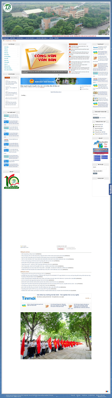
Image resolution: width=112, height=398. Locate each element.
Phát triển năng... (8, 68)
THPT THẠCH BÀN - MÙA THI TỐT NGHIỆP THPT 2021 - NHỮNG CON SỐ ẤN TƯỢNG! (39, 266)
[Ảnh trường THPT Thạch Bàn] (56, 358)
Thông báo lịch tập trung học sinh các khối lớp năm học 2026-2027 (103, 99)
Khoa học (6, 60)
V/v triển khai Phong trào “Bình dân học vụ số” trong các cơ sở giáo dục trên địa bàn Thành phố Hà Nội (78, 53)
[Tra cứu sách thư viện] (100, 147)
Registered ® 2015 (102, 396)
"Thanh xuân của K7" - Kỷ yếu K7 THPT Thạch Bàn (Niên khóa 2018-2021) (36, 264)
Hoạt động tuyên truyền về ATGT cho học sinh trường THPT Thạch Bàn (36, 288)
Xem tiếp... (87, 298)
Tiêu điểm (7, 77)
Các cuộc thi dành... (8, 69)
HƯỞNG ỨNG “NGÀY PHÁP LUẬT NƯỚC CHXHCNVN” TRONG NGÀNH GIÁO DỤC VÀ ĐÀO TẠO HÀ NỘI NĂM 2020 (45, 290)
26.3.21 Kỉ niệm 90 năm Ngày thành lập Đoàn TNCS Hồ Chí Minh (35, 280)
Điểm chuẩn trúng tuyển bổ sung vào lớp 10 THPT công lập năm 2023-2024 (11, 94)
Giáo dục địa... (7, 66)
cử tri (27, 247)
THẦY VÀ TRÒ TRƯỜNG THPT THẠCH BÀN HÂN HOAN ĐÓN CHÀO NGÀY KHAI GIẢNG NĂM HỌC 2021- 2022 (44, 259)
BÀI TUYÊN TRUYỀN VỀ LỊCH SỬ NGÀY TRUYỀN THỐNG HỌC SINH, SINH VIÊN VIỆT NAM (40, 287)
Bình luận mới (14, 77)
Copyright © (8, 396)
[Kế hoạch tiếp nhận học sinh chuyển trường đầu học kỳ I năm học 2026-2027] (44, 70)
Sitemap (15, 396)
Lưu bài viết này (85, 89)
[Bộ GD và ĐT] (100, 151)
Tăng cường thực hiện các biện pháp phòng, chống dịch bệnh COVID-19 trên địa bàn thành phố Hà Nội (42, 255)
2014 (12, 396)
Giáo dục (6, 52)
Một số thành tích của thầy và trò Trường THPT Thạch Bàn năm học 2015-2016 (11, 103)
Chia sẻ (6, 64)
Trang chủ (73, 395)
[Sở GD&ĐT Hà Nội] (56, 84)
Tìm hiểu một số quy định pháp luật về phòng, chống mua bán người (77, 65)
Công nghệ (6, 62)
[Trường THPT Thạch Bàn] (11, 188)
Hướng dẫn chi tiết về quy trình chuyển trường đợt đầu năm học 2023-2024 (11, 83)
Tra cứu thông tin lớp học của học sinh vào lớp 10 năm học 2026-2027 (78, 72)
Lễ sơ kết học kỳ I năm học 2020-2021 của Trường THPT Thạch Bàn (35, 285)
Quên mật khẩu (102, 117)
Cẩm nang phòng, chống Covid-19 (28, 254)
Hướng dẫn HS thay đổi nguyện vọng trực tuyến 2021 (32, 262)
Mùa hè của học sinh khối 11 (11, 98)
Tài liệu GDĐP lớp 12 (13, 139)
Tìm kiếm (56, 38)
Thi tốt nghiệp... (7, 56)
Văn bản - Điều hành (41, 38)
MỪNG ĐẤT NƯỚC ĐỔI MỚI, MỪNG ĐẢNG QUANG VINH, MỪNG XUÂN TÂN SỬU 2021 (40, 281)
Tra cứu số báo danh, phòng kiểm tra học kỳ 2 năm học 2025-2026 (14, 157)
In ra (83, 87)
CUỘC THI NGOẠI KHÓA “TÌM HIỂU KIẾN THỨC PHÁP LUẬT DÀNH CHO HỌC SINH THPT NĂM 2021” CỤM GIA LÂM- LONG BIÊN (48, 278)
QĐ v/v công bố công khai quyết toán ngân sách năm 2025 (78, 50)
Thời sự (14, 40)
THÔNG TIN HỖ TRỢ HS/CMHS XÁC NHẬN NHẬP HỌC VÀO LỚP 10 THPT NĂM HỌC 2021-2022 (41, 269)
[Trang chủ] (3, 40)
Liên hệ (51, 38)
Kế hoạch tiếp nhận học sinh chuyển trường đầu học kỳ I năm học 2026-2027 (41, 72)
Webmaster (42, 87)
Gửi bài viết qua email (86, 86)
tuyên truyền (23, 247)
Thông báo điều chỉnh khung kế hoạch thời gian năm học (33, 273)
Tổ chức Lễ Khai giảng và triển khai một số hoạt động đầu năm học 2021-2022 (37, 260)
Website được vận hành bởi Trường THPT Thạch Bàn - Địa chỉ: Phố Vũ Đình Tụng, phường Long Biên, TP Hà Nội (29, 395)
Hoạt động (6, 54)
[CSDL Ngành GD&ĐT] (100, 160)
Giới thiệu (12, 38)
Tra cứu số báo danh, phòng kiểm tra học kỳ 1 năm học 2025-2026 (14, 165)
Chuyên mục (20, 38)
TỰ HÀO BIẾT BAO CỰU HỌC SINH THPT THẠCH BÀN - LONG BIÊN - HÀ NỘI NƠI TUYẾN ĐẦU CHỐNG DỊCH (44, 267)
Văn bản (6, 50)
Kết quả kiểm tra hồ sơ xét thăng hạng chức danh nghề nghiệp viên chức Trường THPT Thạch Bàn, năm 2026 (78, 69)
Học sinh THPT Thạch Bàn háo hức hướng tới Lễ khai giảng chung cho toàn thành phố (39, 257)
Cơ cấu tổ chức (30, 38)
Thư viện (6, 58)
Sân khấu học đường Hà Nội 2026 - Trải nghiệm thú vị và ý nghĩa (78, 47)
